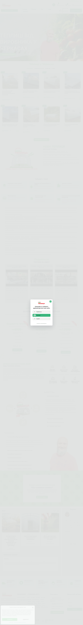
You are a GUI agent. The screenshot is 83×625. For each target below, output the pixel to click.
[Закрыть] (50, 301)
